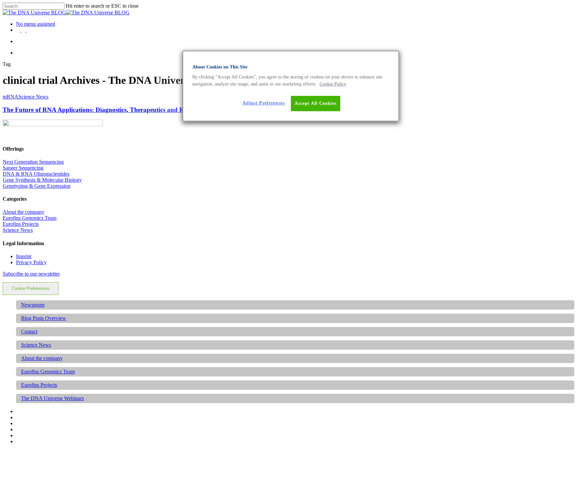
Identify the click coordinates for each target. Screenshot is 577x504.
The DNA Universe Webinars (52, 398)
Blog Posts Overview (43, 318)
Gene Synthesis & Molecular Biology (42, 180)
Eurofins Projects (21, 224)
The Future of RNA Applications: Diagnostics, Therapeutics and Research (103, 109)
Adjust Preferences (263, 103)
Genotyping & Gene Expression (36, 186)
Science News (33, 97)
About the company (23, 212)
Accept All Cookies (316, 103)
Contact (29, 331)
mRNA (10, 97)
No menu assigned (35, 24)
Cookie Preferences (31, 288)
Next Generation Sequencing (33, 162)
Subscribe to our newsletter (31, 274)
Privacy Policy (31, 262)
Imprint (23, 256)
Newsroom (32, 305)
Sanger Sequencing (23, 168)
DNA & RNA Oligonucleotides (36, 174)
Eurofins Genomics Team (29, 218)
